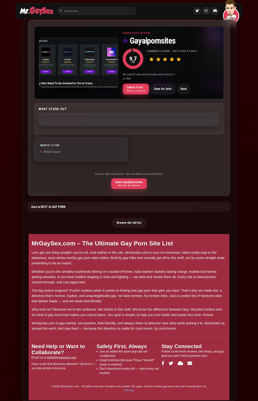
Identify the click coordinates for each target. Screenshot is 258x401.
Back (184, 89)
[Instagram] (206, 11)
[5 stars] (178, 59)
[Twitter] (197, 11)
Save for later (163, 89)
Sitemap (129, 390)
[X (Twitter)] (172, 363)
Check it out (136, 89)
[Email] (190, 363)
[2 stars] (158, 59)
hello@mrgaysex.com (61, 357)
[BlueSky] (181, 363)
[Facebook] (163, 363)
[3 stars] (165, 59)
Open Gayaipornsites (129, 183)
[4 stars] (172, 59)
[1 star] (151, 59)
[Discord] (215, 11)
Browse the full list (129, 222)
